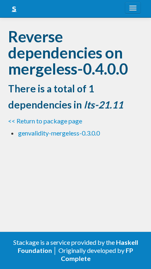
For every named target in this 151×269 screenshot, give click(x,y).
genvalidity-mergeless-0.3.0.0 (59, 133)
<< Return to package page (45, 121)
